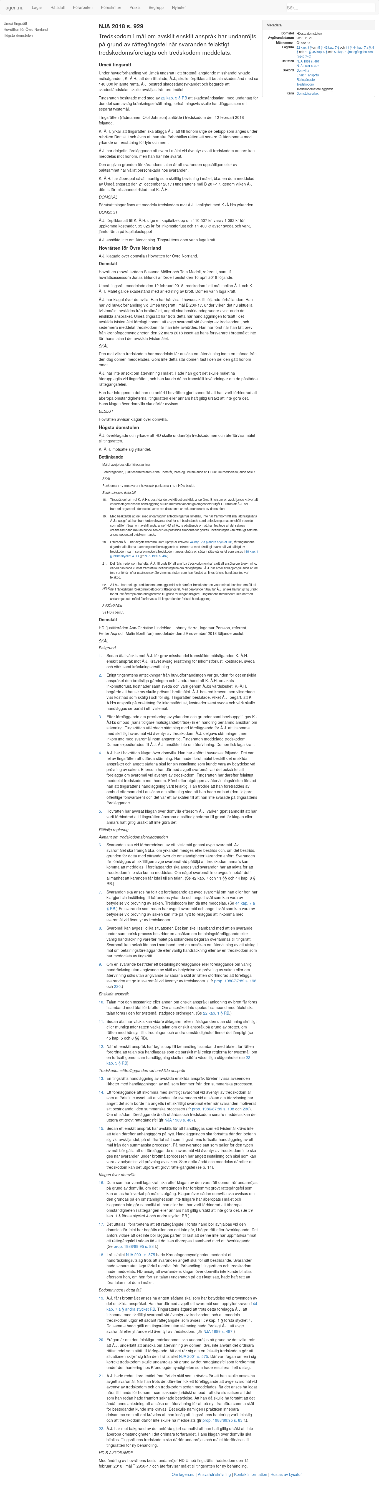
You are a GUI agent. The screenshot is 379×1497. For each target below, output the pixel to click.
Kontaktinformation (250, 1474)
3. (100, 716)
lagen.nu (14, 7)
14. (101, 1092)
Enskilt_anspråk (308, 75)
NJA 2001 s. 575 (140, 1254)
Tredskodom (305, 84)
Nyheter (179, 7)
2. (100, 675)
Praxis (135, 7)
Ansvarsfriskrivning (214, 1474)
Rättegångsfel (306, 79)
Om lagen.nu (183, 1474)
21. (101, 1375)
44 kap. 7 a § (362, 47)
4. (100, 752)
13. (101, 1078)
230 (117, 986)
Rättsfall (57, 7)
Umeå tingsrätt (15, 23)
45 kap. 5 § (319, 51)
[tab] (318, 25)
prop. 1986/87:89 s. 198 (235, 980)
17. (101, 1224)
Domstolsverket (308, 93)
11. (101, 1021)
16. (101, 1182)
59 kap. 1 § (341, 51)
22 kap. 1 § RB (216, 1013)
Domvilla (303, 70)
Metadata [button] (274, 24)
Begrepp (156, 7)
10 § (308, 51)
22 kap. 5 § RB (174, 98)
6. (100, 844)
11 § (349, 47)
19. (101, 1298)
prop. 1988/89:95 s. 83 (134, 1246)
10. (101, 1002)
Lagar (37, 7)
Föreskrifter (111, 7)
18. (101, 1254)
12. (101, 1046)
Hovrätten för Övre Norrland (26, 29)
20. (101, 1339)
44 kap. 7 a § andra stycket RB (211, 542)
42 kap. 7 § (331, 47)
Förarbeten (83, 7)
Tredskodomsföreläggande (315, 89)
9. (100, 964)
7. (100, 892)
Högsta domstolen (18, 35)
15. (101, 1128)
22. (101, 1428)
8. (100, 928)
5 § (320, 47)
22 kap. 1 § (304, 47)
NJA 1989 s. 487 (156, 556)
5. (100, 811)
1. (100, 655)
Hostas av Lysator (286, 1474)
